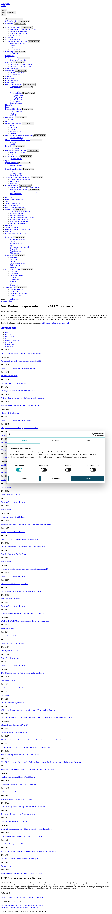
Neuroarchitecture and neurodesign (26, 192)
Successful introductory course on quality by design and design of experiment (27, 769)
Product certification (17, 213)
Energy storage (15, 87)
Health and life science (13, 109)
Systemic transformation (13, 169)
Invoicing (13, 267)
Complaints (14, 261)
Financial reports (15, 251)
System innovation (11, 163)
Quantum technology (12, 156)
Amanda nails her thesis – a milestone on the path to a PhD (21, 361)
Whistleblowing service (18, 263)
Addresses (13, 257)
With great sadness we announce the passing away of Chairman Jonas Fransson (28, 710)
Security (12, 245)
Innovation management (18, 167)
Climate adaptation (11, 68)
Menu (3, 12)
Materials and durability (13, 123)
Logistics (13, 142)
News (7, 338)
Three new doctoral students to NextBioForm (16, 799)
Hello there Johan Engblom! (10, 495)
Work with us (10, 287)
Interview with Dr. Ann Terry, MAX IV (14, 584)
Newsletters (19, 905)
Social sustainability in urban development (24, 187)
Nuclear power (19, 95)
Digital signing (15, 265)
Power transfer (15, 101)
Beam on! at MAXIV (8, 636)
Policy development (12, 205)
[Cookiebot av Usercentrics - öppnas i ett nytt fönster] (94, 434)
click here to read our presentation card (55, 323)
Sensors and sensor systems (19, 31)
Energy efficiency (16, 103)
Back (3, 15)
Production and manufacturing (15, 150)
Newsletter (13, 281)
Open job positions (16, 289)
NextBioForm (13, 299)
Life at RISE (14, 291)
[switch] (44, 470)
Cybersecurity (10, 76)
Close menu (11, 12)
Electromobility (15, 49)
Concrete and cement (17, 72)
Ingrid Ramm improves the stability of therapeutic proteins (21, 353)
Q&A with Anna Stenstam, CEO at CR (14, 725)
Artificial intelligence (12, 39)
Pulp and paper (15, 148)
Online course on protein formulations (14, 732)
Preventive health (16, 194)
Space (7, 161)
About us (4, 897)
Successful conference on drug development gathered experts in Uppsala (26, 524)
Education (8, 225)
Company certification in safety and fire (23, 217)
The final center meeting (9, 376)
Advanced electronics (12, 27)
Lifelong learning (16, 173)
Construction (9, 70)
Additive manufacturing (18, 152)
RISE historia (14, 253)
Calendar (13, 277)
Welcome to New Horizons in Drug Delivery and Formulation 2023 (24, 569)
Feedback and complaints (18, 223)
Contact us (9, 255)
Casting (12, 154)
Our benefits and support (18, 293)
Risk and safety (15, 183)
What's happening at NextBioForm (13, 517)
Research (8, 332)
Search (3, 8)
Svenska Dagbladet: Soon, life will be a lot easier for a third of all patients (26, 829)
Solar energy (18, 97)
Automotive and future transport (16, 41)
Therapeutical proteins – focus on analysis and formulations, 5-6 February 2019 (28, 851)
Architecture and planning (19, 190)
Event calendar (38, 905)
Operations (9, 237)
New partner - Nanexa (8, 680)
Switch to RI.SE (6, 301)
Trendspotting (14, 279)
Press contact (14, 273)
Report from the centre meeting (11, 658)
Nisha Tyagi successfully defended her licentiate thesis (19, 539)
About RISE (9, 23)
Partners (8, 334)
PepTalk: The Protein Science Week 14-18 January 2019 (20, 859)
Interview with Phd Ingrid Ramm (12, 703)
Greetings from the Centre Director (13, 502)
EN (4, 6)
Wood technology (16, 74)
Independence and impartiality (20, 247)
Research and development (14, 199)
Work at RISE (41, 897)
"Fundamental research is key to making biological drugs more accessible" (26, 747)
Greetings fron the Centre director (12, 643)
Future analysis (10, 197)
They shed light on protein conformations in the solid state (21, 814)
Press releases (5, 905)
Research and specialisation (14, 207)
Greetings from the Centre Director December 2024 (18, 368)
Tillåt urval (56, 478)
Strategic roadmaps (11, 227)
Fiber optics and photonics (19, 33)
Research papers (15, 285)
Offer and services (11, 21)
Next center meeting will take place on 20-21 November (20, 405)
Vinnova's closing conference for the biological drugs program (22, 613)
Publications (9, 336)
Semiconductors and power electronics (23, 29)
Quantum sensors (16, 159)
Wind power (18, 99)
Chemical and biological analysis (21, 64)
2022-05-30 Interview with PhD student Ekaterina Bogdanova (22, 673)
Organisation (14, 249)
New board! (5, 695)
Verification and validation (19, 219)
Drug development (16, 111)
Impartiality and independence (20, 221)
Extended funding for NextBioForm (13, 554)
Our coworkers (15, 259)
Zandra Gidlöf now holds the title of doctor (16, 383)
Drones (12, 46)
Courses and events (12, 340)
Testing (7, 201)
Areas (8, 19)
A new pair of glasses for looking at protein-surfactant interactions (23, 807)
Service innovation (16, 175)
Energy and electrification (14, 84)
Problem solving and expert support (17, 229)
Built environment (11, 58)
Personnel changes (7, 628)
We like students (15, 295)
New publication (6, 487)
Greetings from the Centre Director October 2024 (18, 391)
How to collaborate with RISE (15, 233)
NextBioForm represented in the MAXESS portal (18, 777)
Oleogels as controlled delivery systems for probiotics (19, 428)
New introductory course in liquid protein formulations (19, 755)
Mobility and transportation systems (17, 140)
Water (12, 119)
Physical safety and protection (20, 179)
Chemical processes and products (21, 66)
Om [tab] (88, 440)
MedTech (13, 115)
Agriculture (9, 37)
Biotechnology (10, 56)
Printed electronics (16, 35)
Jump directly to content (9, 2)
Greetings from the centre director (12, 688)
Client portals (5, 4)
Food (7, 107)
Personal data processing (9, 907)
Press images (14, 271)
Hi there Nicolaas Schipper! (10, 413)
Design (12, 171)
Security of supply (16, 181)
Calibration (9, 231)
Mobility (13, 144)
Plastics (12, 126)
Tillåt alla (88, 478)
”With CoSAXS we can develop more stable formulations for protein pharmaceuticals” (31, 740)
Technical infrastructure (13, 203)
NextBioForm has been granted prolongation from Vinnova (21, 873)
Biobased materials (16, 131)
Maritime (8, 121)
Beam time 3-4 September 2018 (12, 844)
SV (2, 6)
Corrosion (13, 133)
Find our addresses (21, 897)
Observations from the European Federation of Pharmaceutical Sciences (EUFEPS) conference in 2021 (36, 717)
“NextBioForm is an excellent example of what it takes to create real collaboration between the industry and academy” (41, 762)
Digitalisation (9, 82)
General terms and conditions (28, 907)
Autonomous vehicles (17, 44)
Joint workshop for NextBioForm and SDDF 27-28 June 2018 (22, 836)
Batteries (17, 89)
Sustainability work (16, 243)
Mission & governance (17, 239)
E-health (12, 113)
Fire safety (8, 105)
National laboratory (16, 138)
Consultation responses (17, 275)
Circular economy (16, 165)
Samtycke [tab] (23, 440)
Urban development (12, 185)
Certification (9, 209)
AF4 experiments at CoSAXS (11, 651)
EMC (11, 48)
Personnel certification (17, 215)
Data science (9, 78)
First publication (6, 866)
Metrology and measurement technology (19, 135)
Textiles (12, 129)
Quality (12, 241)
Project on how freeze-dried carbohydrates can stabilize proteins (23, 398)
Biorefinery (9, 52)
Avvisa (24, 478)
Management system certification (21, 211)
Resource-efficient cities (18, 60)
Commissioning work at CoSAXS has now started (18, 784)
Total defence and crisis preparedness (18, 177)
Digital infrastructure (12, 80)
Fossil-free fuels (15, 54)
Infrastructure (9, 117)
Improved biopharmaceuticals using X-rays (16, 821)
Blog (11, 283)
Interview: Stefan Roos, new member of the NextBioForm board (23, 547)
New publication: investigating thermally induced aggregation (22, 591)
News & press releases (13, 269)
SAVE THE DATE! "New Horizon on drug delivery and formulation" (25, 621)
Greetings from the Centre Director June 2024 (16, 420)
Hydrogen (17, 91)
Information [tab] (56, 440)
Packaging (8, 146)
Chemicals (8, 62)
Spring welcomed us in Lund (11, 599)
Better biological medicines (10, 792)
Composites (14, 127)
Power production (16, 93)
